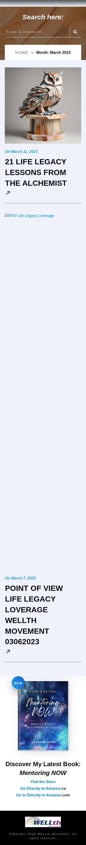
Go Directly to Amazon (40, 788)
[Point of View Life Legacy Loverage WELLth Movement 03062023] (43, 391)
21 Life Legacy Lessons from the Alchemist (36, 172)
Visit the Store (43, 782)
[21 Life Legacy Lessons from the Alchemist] (43, 105)
